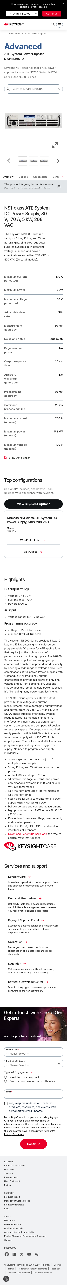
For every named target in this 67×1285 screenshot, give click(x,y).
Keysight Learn (11, 1177)
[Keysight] (15, 24)
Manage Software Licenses (17, 1201)
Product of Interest (16, 1061)
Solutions (8, 1173)
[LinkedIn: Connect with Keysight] (14, 1254)
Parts (6, 1208)
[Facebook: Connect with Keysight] (6, 1254)
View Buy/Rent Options (33, 504)
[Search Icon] (53, 24)
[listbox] (33, 161)
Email (9, 1091)
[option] (22, 160)
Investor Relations (12, 1224)
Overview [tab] (8, 176)
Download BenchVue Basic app (27, 834)
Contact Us (12, 188)
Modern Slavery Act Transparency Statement (25, 1236)
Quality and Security (13, 1228)
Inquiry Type (12, 1049)
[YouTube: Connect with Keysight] (29, 1254)
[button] (59, 89)
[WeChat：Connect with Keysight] (36, 1254)
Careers (8, 1240)
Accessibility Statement (19, 1272)
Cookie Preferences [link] (42, 1272)
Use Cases (9, 1169)
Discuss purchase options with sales (32, 1081)
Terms (11, 1269)
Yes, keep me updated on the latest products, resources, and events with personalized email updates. (32, 1107)
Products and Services (15, 1165)
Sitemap (58, 1265)
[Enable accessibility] (6, 1279)
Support (9, 1193)
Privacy (46, 1265)
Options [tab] (23, 176)
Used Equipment (12, 1181)
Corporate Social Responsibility (19, 1232)
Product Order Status (14, 1205)
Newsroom (9, 1220)
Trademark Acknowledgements (32, 1269)
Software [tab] (58, 176)
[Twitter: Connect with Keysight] (21, 1254)
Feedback (55, 1269)
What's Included (30, 540)
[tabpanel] (33, 668)
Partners (8, 1185)
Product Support (12, 1197)
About (8, 1216)
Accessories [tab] (40, 176)
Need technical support (24, 1077)
